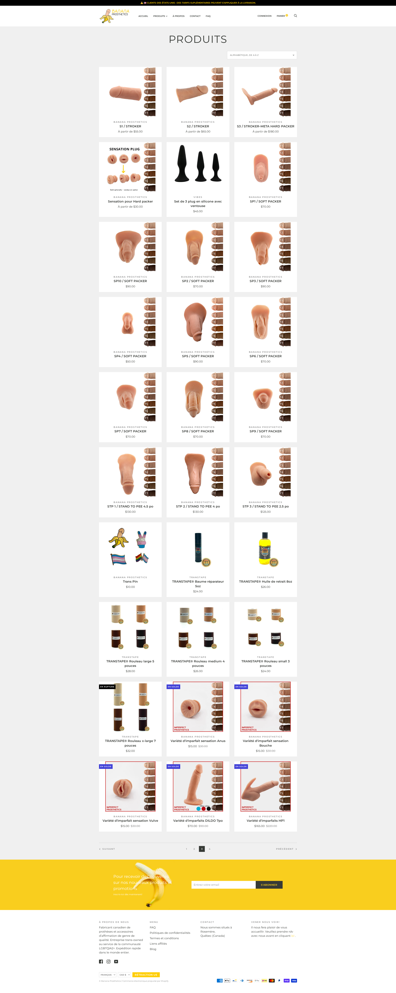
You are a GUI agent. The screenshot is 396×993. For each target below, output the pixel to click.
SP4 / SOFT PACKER (130, 356)
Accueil (143, 16)
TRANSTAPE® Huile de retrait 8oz (265, 581)
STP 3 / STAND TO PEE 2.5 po (266, 506)
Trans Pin (130, 581)
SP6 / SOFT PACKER (266, 356)
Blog (153, 949)
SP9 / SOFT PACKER (266, 431)
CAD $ (123, 975)
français (106, 975)
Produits (159, 16)
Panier (282, 16)
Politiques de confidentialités (170, 933)
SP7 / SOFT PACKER (130, 431)
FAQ (208, 16)
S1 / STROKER (130, 126)
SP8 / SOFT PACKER (198, 431)
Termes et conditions (164, 938)
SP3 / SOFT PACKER (266, 281)
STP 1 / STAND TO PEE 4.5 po (130, 506)
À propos (179, 16)
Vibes (198, 197)
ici (292, 936)
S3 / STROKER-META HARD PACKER (265, 126)
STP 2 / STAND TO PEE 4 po (198, 506)
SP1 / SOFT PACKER (265, 201)
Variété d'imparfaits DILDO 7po (198, 821)
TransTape (198, 577)
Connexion (264, 16)
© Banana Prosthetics (110, 981)
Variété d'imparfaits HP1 (266, 821)
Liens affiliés (158, 943)
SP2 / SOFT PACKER (198, 281)
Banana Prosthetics (130, 122)
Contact (195, 16)
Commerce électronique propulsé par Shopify (145, 981)
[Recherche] (295, 16)
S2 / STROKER (198, 126)
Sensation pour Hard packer (130, 201)
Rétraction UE (146, 974)
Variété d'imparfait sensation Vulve (130, 821)
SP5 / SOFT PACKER (198, 356)
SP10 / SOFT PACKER (130, 281)
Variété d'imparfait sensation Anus (198, 741)
